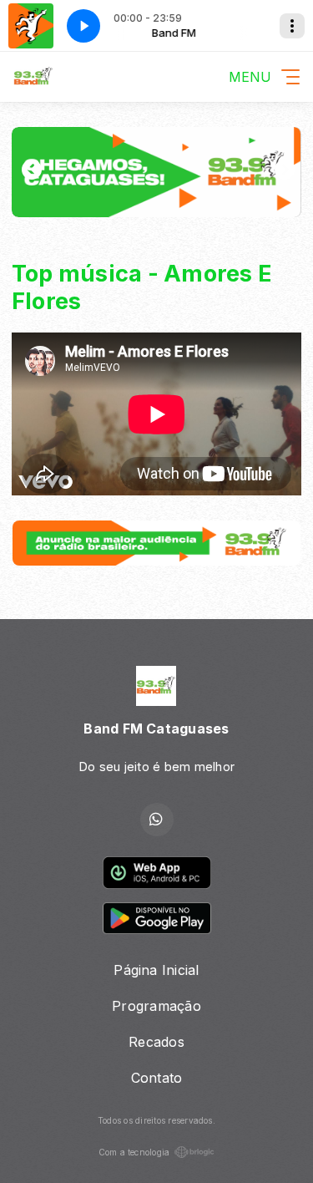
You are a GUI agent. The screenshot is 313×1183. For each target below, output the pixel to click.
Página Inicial (156, 970)
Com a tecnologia (134, 1152)
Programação (156, 1006)
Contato (157, 1077)
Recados (156, 1041)
